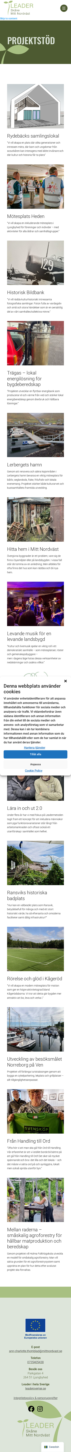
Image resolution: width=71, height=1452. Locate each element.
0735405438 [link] (35, 1362)
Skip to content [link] (8, 18)
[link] (32, 8)
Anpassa (35, 764)
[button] (65, 681)
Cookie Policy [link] (33, 770)
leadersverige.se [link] (35, 1388)
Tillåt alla (35, 754)
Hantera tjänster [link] (34, 747)
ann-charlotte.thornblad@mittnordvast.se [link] (35, 1351)
